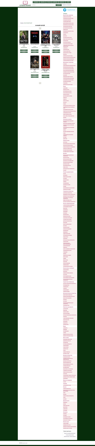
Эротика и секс (66, 353)
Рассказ (64, 102)
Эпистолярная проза (67, 114)
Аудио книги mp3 (70, 434)
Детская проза (66, 157)
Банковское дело (66, 356)
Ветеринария (66, 214)
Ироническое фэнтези (67, 26)
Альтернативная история (68, 60)
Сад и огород (65, 347)
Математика (65, 230)
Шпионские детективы (67, 84)
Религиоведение (66, 245)
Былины (65, 413)
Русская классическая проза (69, 105)
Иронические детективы (68, 67)
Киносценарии (66, 405)
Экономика (65, 378)
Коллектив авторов (34, 72)
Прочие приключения (67, 150)
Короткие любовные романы (69, 123)
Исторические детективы (68, 68)
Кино (64, 392)
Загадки (65, 415)
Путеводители (66, 285)
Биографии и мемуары (67, 294)
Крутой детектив (66, 73)
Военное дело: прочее (67, 428)
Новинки (62, 2)
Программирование (67, 276)
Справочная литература (68, 281)
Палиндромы (66, 183)
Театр (64, 397)
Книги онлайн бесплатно (69, 433)
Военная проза (66, 89)
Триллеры (65, 83)
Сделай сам (65, 348)
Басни (64, 173)
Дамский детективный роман (69, 65)
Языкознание (66, 264)
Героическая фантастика (68, 18)
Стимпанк (65, 47)
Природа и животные (67, 148)
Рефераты (65, 247)
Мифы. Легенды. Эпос (67, 200)
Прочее (64, 386)
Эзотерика (65, 321)
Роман (64, 103)
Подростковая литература (68, 395)
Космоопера (65, 32)
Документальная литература (69, 293)
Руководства (65, 286)
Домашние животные (67, 339)
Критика (65, 299)
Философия (65, 256)
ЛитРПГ (64, 34)
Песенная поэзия (66, 184)
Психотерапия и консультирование (67, 244)
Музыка (64, 394)
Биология (65, 208)
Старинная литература (68, 191)
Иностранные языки (67, 224)
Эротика (65, 137)
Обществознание (66, 233)
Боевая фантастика (67, 16)
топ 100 (49, 2)
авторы (55, 2)
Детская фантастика (67, 159)
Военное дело (66, 421)
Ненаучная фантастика (68, 39)
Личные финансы (66, 365)
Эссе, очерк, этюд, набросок (68, 115)
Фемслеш (65, 138)
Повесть (65, 99)
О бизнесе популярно (67, 370)
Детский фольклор (67, 165)
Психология (65, 241)
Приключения (66, 140)
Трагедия (65, 410)
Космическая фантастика (68, 31)
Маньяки (65, 75)
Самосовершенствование (68, 318)
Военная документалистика (69, 296)
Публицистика (66, 305)
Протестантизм (66, 313)
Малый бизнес (66, 367)
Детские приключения (68, 162)
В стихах (65, 178)
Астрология (65, 308)
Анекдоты (65, 327)
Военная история (66, 216)
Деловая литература (67, 355)
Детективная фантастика (68, 23)
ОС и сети (65, 274)
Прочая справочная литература (69, 283)
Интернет (65, 271)
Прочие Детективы (67, 81)
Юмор (64, 326)
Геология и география (67, 217)
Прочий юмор (66, 331)
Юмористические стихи (68, 335)
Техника (65, 383)
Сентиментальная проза (68, 109)
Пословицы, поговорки (67, 418)
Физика (64, 253)
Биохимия (65, 211)
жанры (43, 2)
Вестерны (65, 142)
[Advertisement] (40, 15)
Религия (65, 316)
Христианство (66, 319)
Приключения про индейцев (69, 146)
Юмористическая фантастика (69, 57)
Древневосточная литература (69, 194)
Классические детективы (68, 70)
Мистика (65, 35)
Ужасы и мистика (66, 51)
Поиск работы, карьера (67, 372)
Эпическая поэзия (67, 189)
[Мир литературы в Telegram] (70, 11)
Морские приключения (68, 145)
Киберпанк (65, 29)
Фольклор (65, 412)
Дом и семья (66, 337)
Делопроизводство (67, 362)
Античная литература (67, 192)
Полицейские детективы (68, 79)
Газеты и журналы (67, 388)
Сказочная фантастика (68, 43)
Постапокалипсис (67, 42)
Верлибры (65, 175)
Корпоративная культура (68, 364)
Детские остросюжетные (68, 160)
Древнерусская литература (68, 196)
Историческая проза (67, 91)
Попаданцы (65, 40)
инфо (68, 2)
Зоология (65, 222)
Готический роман (67, 21)
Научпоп (65, 301)
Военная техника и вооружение (69, 426)
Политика (65, 238)
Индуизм (65, 310)
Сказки (64, 170)
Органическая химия (67, 235)
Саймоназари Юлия (45, 72)
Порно (64, 129)
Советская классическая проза (69, 111)
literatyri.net (24, 442)
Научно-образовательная (68, 203)
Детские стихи (66, 163)
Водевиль (65, 402)
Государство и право (67, 219)
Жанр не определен (67, 380)
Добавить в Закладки (66, 4)
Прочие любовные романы (68, 131)
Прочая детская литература (68, 168)
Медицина (65, 232)
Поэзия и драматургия (68, 171)
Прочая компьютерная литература (67, 280)
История (65, 225)
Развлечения (66, 345)
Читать (23, 52)
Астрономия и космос (67, 206)
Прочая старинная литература (69, 201)
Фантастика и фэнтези (68, 15)
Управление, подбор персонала (69, 375)
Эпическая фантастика (68, 55)
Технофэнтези (66, 49)
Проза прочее (66, 100)
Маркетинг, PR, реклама (68, 368)
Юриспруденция (66, 263)
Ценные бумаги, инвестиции (69, 376)
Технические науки (67, 250)
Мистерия (65, 407)
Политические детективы (68, 78)
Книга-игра (65, 167)
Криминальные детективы (68, 71)
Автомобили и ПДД (67, 385)
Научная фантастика (67, 37)
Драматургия (66, 400)
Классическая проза (67, 92)
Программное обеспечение (68, 277)
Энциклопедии (66, 291)
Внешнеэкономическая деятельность (68, 359)
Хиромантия (65, 324)
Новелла (65, 97)
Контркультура (66, 94)
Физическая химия (67, 255)
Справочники (66, 289)
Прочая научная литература (69, 240)
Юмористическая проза (68, 334)
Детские (65, 153)
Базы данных (66, 269)
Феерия (64, 117)
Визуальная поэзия (67, 176)
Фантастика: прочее (67, 52)
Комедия (65, 329)
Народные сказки (66, 416)
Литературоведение (67, 228)
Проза (64, 86)
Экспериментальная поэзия (68, 187)
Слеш (64, 133)
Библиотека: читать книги (70, 436)
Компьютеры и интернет (68, 268)
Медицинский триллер (68, 76)
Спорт (64, 350)
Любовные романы (67, 119)
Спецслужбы (65, 423)
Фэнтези (65, 54)
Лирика (64, 181)
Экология (65, 261)
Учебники (65, 252)
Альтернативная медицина (68, 205)
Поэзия (64, 186)
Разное (64, 381)
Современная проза (67, 112)
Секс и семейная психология (69, 248)
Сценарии (65, 408)
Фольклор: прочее (66, 420)
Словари (65, 288)
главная (36, 2)
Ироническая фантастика (68, 24)
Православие (66, 311)
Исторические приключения (69, 143)
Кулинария (65, 342)
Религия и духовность (68, 307)
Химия (64, 258)
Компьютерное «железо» (68, 272)
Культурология (66, 227)
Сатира (64, 332)
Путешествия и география (68, 151)
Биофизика (65, 209)
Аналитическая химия (68, 266)
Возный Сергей (24, 47)
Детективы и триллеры (68, 62)
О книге (24, 50)
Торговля (65, 373)
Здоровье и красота (67, 340)
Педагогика (65, 236)
